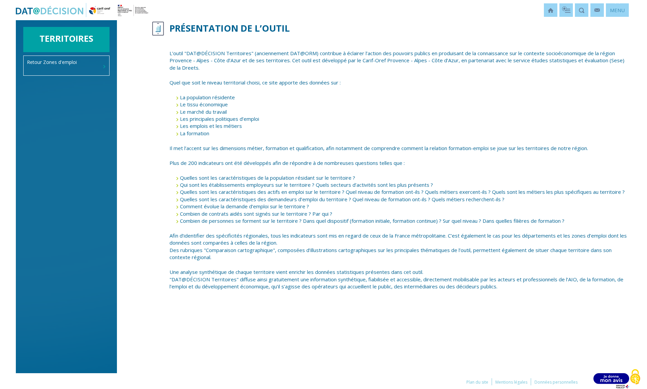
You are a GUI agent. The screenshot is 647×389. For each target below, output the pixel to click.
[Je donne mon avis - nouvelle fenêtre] (611, 380)
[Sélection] (566, 10)
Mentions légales (511, 382)
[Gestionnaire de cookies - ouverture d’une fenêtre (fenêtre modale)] (635, 377)
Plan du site (477, 382)
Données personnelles (556, 382)
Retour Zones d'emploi (52, 62)
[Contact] (597, 10)
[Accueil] (550, 10)
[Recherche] (581, 10)
